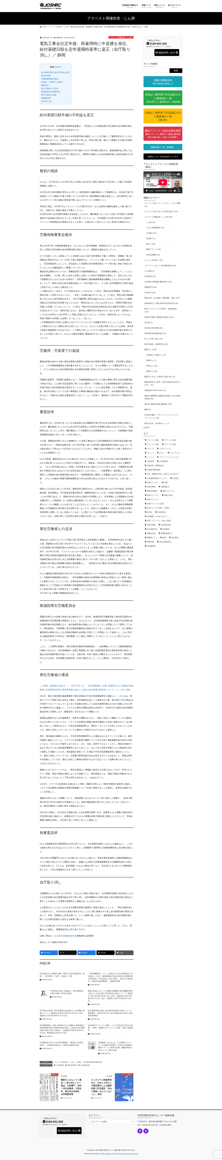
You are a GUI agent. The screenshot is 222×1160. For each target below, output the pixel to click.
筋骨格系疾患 (166, 525)
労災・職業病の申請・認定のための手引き (163, 474)
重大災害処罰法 (165, 542)
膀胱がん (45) (151, 371)
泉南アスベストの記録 (155, 504)
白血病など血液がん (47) (156, 355)
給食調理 (166, 529)
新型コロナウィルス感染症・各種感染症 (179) (160, 310)
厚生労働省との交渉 (49, 88)
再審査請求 (46, 98)
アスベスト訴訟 (170, 444)
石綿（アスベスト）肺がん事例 (158, 521)
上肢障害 (150, 461)
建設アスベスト (168, 491)
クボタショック (165, 449)
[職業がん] (49, 1083)
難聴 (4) (147, 409)
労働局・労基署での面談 (51, 82)
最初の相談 (46, 75)
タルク (161, 453)
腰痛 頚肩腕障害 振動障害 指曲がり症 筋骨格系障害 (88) (162, 397)
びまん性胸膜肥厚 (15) (155, 228)
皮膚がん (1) (151, 360)
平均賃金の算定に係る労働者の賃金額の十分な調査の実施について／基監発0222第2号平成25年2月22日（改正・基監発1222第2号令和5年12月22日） (62, 1013)
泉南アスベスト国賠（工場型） (158, 508)
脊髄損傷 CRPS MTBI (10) (155, 390)
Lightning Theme (110, 1154)
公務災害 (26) (149, 276)
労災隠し (176, 478)
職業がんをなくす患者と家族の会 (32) (159, 377)
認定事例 (175, 538)
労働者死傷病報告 (153, 470)
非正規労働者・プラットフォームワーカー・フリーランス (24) (162, 416)
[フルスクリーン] (179, 190)
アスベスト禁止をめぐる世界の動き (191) (161, 211)
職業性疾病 (151, 533)
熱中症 (149, 512)
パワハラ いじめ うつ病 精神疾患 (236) (160, 266)
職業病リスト (152, 538)
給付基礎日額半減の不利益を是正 (55, 72)
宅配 (166, 482)
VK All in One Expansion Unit (128, 1154)
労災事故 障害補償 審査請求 (92, 1062)
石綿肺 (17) (150, 238)
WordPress (97, 1154)
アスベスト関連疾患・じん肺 (121, 37)
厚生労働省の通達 (49, 95)
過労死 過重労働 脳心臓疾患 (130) (158, 404)
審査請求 (45, 85)
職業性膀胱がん (167, 533)
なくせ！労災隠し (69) (153, 260)
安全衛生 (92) (149, 292)
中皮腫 (78, 1062)
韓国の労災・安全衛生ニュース (157, 423)
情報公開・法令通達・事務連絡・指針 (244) (162, 298)
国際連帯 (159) (150, 287)
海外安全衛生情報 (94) (153, 328)
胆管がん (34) (151, 366)
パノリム (150, 457)
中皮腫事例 (60, 1065)
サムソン (150, 453)
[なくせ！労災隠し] (124, 1081)
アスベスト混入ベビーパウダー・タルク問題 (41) (162, 204)
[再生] (147, 190)
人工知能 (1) (149, 271)
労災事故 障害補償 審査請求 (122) (158, 282)
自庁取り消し (47, 101)
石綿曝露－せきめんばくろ (157, 516)
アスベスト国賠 (170, 440)
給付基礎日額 (85, 1065)
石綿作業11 (162, 512)
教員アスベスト (153, 495)
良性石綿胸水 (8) (153, 255)
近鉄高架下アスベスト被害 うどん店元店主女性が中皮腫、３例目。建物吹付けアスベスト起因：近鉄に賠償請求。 (110, 1027)
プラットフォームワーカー (169, 457)
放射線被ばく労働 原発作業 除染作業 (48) (161, 303)
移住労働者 (151, 525)
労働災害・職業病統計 (155, 465)
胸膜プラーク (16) (153, 249)
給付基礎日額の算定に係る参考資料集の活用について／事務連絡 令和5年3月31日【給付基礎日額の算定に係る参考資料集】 (110, 1013)
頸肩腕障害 (151, 546)
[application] (163, 182)
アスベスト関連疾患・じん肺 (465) (158, 217)
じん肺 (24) (150, 222)
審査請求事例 (72, 1065)
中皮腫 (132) (151, 233)
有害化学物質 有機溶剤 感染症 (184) (159, 317)
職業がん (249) (150, 349)
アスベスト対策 (153, 444)
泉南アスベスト (153, 499)
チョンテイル (175, 453)
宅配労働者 (151, 487)
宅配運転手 (165, 487)
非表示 (58, 67)
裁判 (164, 538)
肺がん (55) (150, 244)
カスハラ (150, 449)
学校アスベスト (153, 482)
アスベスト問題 (153, 440)
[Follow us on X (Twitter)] (146, 1131)
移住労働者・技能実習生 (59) (156, 344)
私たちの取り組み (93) (153, 339)
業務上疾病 (168, 495)
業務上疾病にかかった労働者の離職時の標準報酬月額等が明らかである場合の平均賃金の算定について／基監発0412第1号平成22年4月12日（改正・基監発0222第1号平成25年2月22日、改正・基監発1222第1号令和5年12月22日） (110, 996)
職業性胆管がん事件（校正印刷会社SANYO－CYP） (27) (162, 383)
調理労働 (150, 542)
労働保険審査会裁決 (49, 79)
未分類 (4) (148, 323)
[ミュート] (175, 190)
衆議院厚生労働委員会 (50, 92)
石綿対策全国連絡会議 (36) (155, 333)
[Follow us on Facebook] (139, 1131)
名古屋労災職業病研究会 (65, 936)
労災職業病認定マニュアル (157, 478)
